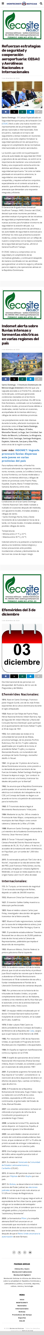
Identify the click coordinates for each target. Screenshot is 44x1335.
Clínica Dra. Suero (22, 1269)
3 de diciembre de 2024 (10, 78)
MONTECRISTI (22, 1303)
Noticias (22, 1312)
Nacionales (22, 1306)
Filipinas (13, 1176)
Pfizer (23, 1218)
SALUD (22, 1321)
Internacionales (22, 1309)
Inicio (22, 1299)
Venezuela (23, 1162)
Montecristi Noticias (17, 1328)
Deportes (22, 1318)
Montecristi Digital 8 (22, 1275)
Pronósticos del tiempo (22, 1315)
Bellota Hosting (27, 1331)
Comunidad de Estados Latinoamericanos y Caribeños (21, 1165)
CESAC (5, 123)
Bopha (28, 1176)
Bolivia (12, 1184)
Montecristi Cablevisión (22, 1272)
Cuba (31, 1030)
